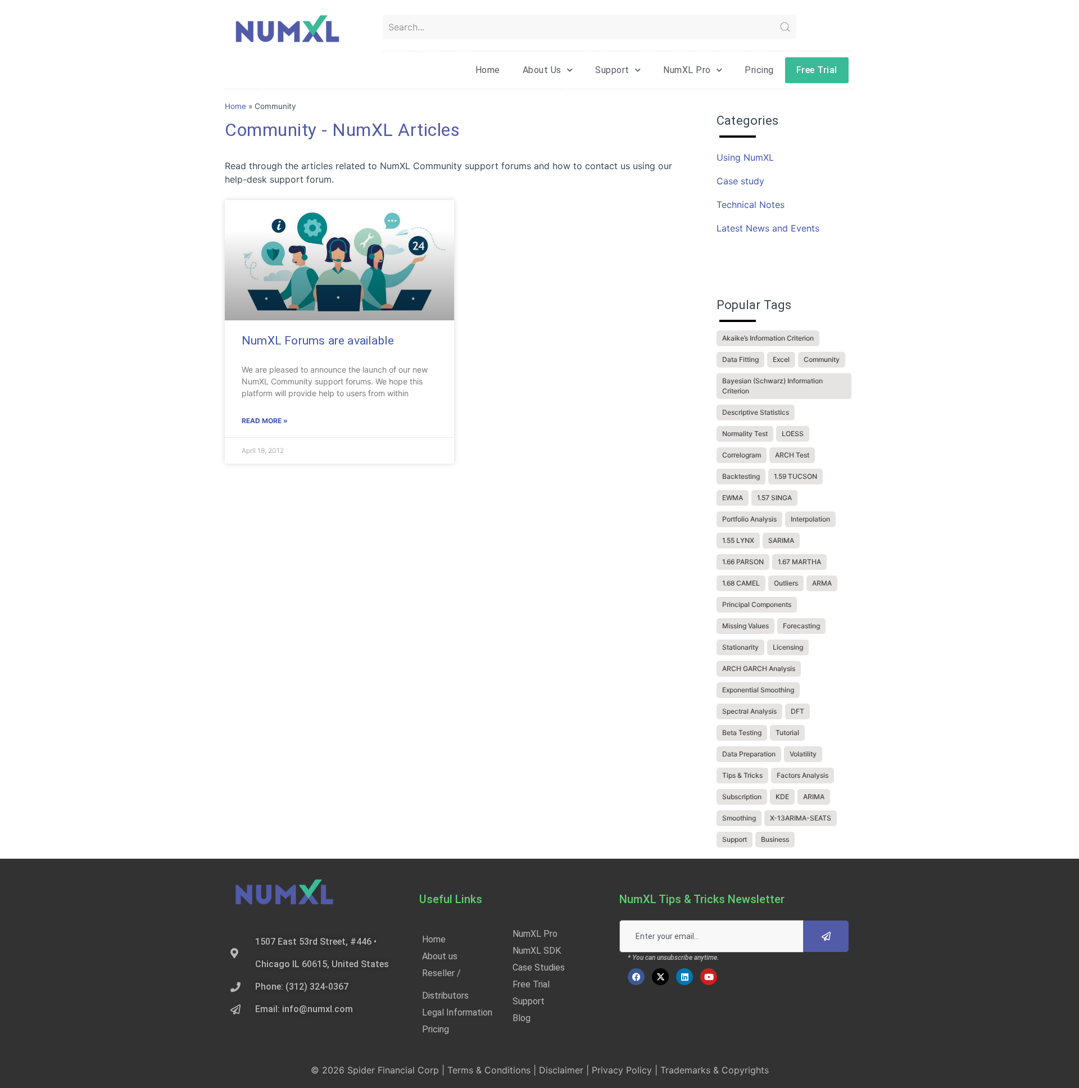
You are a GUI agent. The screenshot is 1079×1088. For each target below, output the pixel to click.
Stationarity (740, 647)
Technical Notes (751, 204)
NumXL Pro (687, 70)
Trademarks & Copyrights (714, 1070)
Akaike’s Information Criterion (768, 338)
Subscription (741, 796)
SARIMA (781, 540)
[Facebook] (636, 976)
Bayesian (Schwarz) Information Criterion (772, 386)
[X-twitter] (660, 976)
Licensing (788, 647)
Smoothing (739, 818)
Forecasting (801, 626)
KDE (782, 796)
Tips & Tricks (742, 775)
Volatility (803, 754)
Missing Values (745, 626)
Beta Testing (741, 732)
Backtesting (741, 476)
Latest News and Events (768, 228)
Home (487, 70)
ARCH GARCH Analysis (758, 668)
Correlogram (741, 455)
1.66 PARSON (743, 561)
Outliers (786, 583)
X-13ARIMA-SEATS (800, 818)
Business (775, 839)
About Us (542, 70)
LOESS (793, 433)
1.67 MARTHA (799, 561)
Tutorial (787, 732)
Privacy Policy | (626, 1070)
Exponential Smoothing (758, 690)
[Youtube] (708, 976)
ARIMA (813, 796)
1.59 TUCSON (795, 476)
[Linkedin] (684, 976)
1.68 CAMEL (741, 583)
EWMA (732, 497)
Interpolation (810, 519)
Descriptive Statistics (755, 412)
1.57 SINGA (774, 497)
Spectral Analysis (749, 711)
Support (612, 70)
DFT (797, 711)
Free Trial (816, 70)
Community (822, 359)
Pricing (759, 70)
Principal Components (756, 604)
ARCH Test (792, 455)
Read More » (265, 420)
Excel (781, 359)
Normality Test (745, 433)
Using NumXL (745, 157)
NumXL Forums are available (318, 340)
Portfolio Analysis (749, 519)
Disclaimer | (565, 1070)
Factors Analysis (802, 775)
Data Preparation (749, 754)
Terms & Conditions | (493, 1070)
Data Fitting (740, 359)
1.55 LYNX (738, 540)
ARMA (822, 583)
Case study (740, 181)
